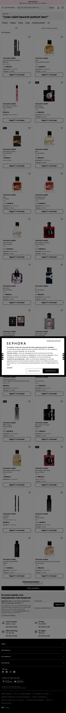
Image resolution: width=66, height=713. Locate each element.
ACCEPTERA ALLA (50, 371)
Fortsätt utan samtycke (54, 340)
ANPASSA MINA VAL (34, 371)
